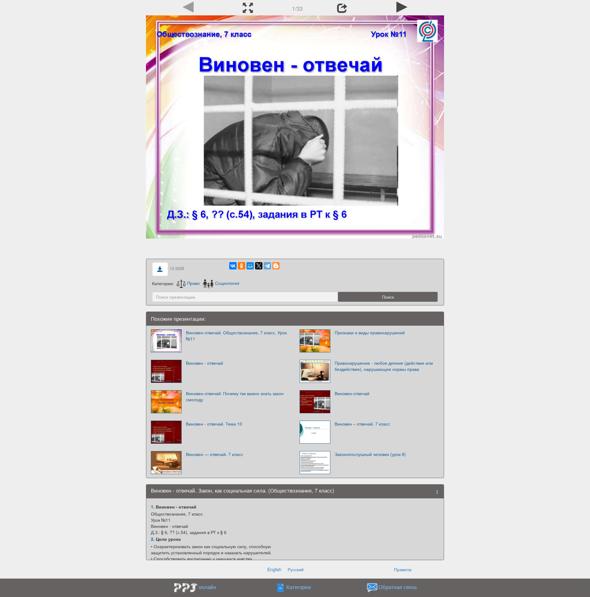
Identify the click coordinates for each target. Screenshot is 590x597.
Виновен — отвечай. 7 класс (214, 454)
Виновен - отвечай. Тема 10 (214, 424)
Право (193, 283)
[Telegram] (267, 265)
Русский (296, 569)
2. (153, 539)
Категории (298, 587)
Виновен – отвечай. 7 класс (362, 424)
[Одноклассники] (241, 265)
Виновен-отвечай (352, 393)
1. (153, 507)
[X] (258, 265)
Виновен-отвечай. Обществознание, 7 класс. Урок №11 (236, 335)
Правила (402, 569)
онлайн (207, 587)
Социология (227, 283)
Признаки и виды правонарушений (370, 332)
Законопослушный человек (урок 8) (370, 454)
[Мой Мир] (250, 265)
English (274, 569)
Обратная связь (398, 587)
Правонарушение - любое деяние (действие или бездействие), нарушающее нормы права (384, 366)
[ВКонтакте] (233, 265)
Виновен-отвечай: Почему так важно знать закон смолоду (235, 396)
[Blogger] (276, 265)
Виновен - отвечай (204, 363)
